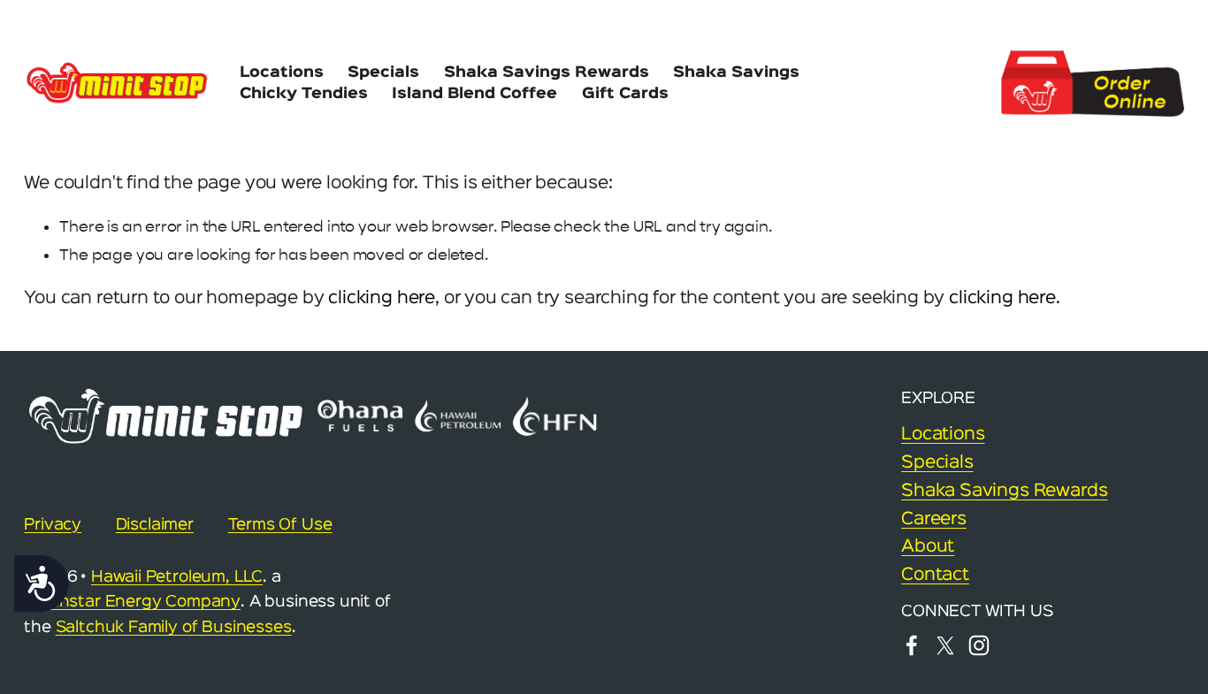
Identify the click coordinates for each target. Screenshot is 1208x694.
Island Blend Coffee (474, 94)
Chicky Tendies (304, 94)
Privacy (52, 525)
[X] (945, 645)
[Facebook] (911, 645)
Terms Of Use (280, 525)
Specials (383, 73)
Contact (935, 575)
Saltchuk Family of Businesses (174, 628)
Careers (934, 519)
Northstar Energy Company (132, 602)
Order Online (1092, 83)
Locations (282, 73)
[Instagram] (979, 645)
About (927, 546)
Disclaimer (155, 525)
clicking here (381, 298)
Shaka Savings (736, 73)
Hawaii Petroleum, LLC (177, 577)
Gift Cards (625, 94)
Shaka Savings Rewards (546, 73)
